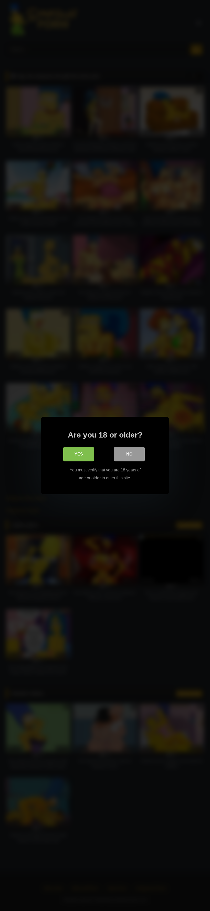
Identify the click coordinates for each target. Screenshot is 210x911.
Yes (79, 454)
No (129, 454)
